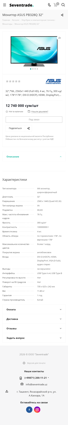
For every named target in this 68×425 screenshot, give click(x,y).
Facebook (29, 410)
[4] (16, 81)
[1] (7, 81)
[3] (13, 81)
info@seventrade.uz (36, 384)
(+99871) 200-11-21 (36, 377)
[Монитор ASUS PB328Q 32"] (34, 51)
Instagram (37, 410)
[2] (10, 81)
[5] (19, 81)
